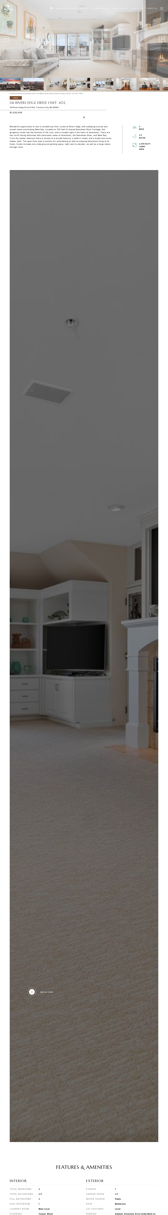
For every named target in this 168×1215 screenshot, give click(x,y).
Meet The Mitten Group (67, 8)
